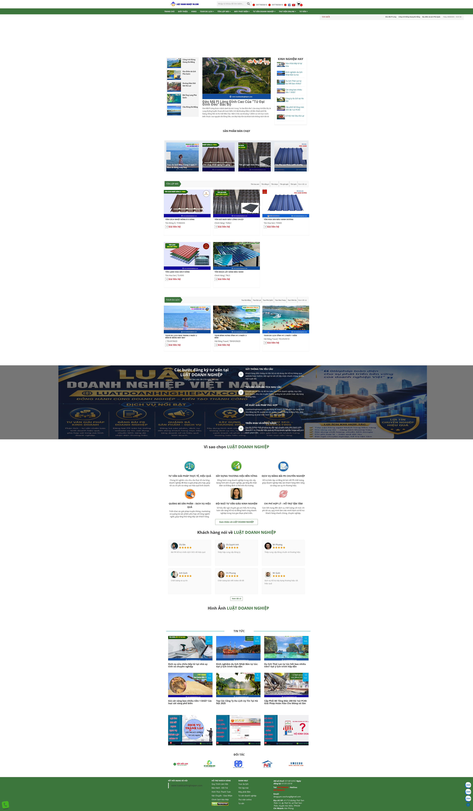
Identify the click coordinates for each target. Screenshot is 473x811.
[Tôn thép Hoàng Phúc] (209, 764)
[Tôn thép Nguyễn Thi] (238, 764)
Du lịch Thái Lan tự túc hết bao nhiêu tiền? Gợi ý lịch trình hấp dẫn (285, 665)
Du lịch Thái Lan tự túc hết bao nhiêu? (293, 82)
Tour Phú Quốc (268, 300)
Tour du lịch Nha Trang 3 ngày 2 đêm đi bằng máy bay (181, 165)
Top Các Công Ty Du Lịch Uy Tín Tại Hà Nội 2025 (237, 702)
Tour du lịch (172, 299)
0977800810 (262, 4)
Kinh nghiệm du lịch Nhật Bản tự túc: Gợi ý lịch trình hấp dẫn (237, 665)
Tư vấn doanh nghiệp (247, 795)
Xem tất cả (302, 184)
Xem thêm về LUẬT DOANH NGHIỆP (236, 522)
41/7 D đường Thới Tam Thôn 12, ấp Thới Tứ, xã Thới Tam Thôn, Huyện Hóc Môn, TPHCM (288, 803)
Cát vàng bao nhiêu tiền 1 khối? (294, 90)
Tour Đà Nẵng (246, 300)
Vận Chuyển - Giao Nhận (222, 795)
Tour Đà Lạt (257, 300)
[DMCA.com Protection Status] (220, 803)
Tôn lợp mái (172, 183)
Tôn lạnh (293, 184)
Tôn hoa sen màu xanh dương (289, 164)
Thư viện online (245, 799)
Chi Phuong (231, 573)
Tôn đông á (265, 184)
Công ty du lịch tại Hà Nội (295, 99)
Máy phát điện (244, 792)
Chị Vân (182, 544)
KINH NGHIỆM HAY (290, 59)
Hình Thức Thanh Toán (221, 792)
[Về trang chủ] (184, 4)
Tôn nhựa (274, 184)
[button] (304, 156)
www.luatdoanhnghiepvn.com (186, 785)
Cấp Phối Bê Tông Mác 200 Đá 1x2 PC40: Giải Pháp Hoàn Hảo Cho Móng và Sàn (285, 702)
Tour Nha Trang (280, 300)
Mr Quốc (276, 573)
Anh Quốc (183, 573)
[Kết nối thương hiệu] (180, 764)
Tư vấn (241, 803)
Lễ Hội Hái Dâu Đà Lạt (295, 116)
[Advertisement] (236, 39)
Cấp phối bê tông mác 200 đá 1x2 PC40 (295, 108)
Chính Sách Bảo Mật (220, 799)
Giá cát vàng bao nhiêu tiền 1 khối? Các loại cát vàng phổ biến (190, 702)
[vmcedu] (267, 764)
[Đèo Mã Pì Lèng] (236, 78)
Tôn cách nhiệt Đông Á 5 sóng (216, 164)
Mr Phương (277, 544)
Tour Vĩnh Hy (292, 300)
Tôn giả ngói (284, 184)
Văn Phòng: (289, 808)
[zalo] (468, 792)
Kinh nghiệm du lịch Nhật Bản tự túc (294, 73)
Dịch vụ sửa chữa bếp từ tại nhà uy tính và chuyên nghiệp (187, 665)
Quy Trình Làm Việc (220, 784)
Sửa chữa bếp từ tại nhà (294, 64)
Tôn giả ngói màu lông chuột (252, 164)
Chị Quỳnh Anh (232, 544)
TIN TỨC (239, 631)
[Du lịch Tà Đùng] (296, 764)
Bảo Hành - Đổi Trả (220, 788)
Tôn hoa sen (255, 184)
